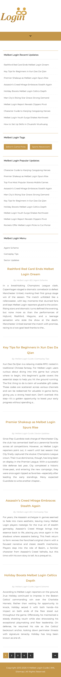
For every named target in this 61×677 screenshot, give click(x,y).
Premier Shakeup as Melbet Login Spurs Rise (26, 78)
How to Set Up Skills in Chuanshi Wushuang (26, 124)
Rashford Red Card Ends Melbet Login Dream (26, 65)
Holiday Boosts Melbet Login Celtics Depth (25, 91)
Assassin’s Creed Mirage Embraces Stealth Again (28, 84)
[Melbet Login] (13, 15)
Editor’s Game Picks (16, 147)
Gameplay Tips (11, 254)
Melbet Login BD (24, 280)
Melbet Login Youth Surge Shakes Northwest (26, 117)
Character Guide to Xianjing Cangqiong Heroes (27, 111)
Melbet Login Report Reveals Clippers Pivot (25, 104)
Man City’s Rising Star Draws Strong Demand (26, 98)
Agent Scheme (11, 248)
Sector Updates (11, 260)
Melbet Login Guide (24, 359)
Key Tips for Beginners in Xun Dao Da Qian (25, 71)
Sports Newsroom (41, 147)
